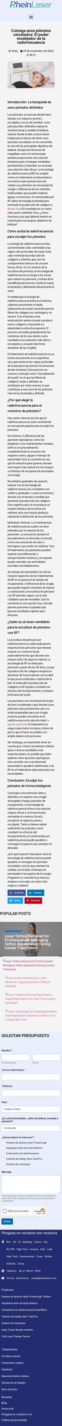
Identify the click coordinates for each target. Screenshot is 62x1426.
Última (36, 1062)
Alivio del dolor (9, 1389)
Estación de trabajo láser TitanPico (20, 1316)
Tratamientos (9, 1349)
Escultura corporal (11, 1356)
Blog (4, 1402)
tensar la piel (15, 208)
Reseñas (7, 1397)
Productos (8, 1289)
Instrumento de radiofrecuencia (22, 1153)
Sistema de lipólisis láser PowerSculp (26, 1142)
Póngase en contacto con (17, 1414)
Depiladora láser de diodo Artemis (24, 1148)
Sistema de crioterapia (18, 1164)
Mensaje (6, 1172)
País (5, 1102)
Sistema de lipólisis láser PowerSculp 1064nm (26, 1296)
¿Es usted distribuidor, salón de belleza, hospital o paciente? (30, 1120)
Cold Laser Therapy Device (16, 1336)
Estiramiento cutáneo (13, 1362)
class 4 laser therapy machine (17, 1329)
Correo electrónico (14, 1070)
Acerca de (8, 1408)
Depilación (7, 1369)
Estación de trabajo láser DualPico (24, 1158)
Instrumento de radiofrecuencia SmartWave (24, 1309)
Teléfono (7, 1086)
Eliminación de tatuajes (13, 931)
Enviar (7, 1221)
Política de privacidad (14, 1420)
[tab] (31, 965)
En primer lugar (9, 1062)
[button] (31, 17)
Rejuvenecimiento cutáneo (15, 1376)
